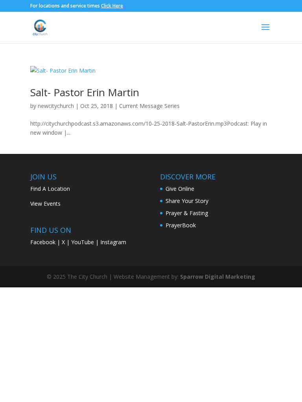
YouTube (82, 242)
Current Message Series (149, 106)
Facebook (42, 242)
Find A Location (50, 188)
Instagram (113, 242)
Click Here (112, 5)
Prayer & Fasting (187, 213)
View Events (45, 203)
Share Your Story (187, 201)
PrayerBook (181, 225)
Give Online (180, 188)
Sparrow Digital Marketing (217, 276)
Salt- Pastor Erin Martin (84, 92)
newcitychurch (56, 106)
